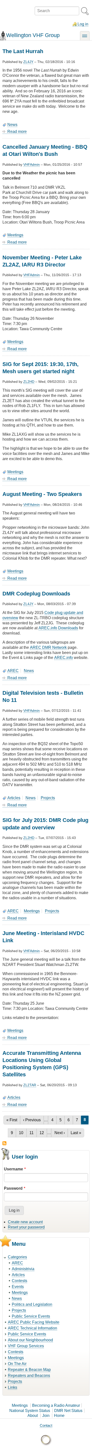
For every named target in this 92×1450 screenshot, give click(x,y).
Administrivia (23, 1269)
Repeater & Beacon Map (29, 1370)
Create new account (25, 1222)
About (32, 1415)
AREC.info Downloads (58, 628)
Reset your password (26, 1227)
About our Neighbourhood (30, 1340)
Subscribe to (4, 1143)
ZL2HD (28, 382)
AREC (13, 671)
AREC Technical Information (32, 1328)
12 (43, 1133)
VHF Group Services (26, 1346)
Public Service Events (31, 1316)
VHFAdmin (31, 164)
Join (46, 1415)
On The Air (17, 1364)
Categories (17, 1257)
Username (13, 1169)
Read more (17, 131)
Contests (19, 1281)
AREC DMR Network (48, 647)
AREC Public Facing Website (33, 1322)
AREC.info (63, 657)
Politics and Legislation (32, 1304)
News (12, 125)
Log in (83, 24)
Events (18, 1287)
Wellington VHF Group (33, 35)
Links (12, 1387)
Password (13, 1188)
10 (22, 1133)
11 (32, 1133)
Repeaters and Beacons (29, 1375)
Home (59, 1415)
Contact (46, 1425)
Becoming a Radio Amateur (56, 1405)
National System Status (29, 1411)
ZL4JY (28, 62)
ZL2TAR (29, 1085)
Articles (13, 798)
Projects (48, 798)
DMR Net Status (68, 1411)
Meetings (15, 235)
